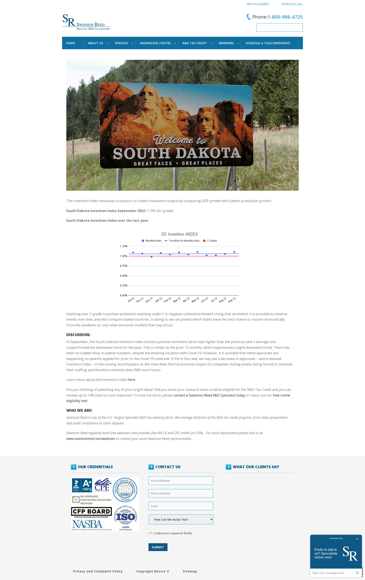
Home (70, 43)
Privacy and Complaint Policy (98, 571)
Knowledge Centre (155, 43)
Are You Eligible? (258, 4)
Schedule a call (292, 4)
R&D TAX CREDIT (195, 43)
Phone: (277, 17)
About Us (95, 43)
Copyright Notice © (152, 571)
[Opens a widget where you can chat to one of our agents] (336, 556)
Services (121, 43)
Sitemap (190, 571)
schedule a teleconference (268, 43)
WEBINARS (226, 43)
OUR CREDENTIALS (95, 466)
